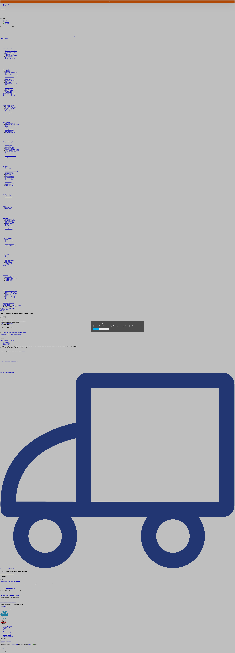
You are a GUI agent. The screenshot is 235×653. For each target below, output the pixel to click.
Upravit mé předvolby (103, 329)
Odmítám (111, 329)
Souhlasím (96, 329)
